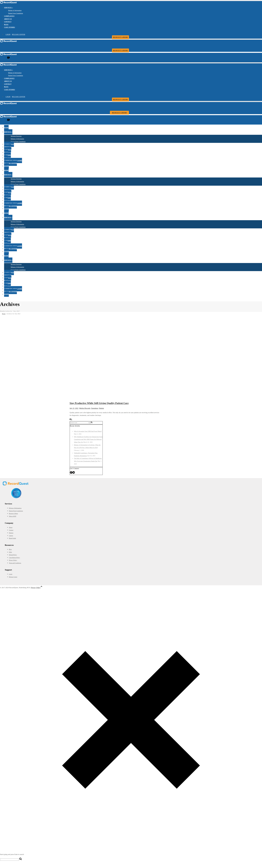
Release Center (13, 577)
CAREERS (7, 155)
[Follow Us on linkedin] (73, 473)
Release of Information (14, 10)
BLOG (6, 24)
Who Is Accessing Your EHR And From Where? (88, 431)
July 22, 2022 (74, 408)
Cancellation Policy (14, 557)
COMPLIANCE (9, 16)
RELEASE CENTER (18, 34)
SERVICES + (8, 7)
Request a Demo (13, 513)
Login (10, 574)
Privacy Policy (13, 560)
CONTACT (7, 21)
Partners (11, 533)
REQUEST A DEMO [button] (120, 37)
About (10, 527)
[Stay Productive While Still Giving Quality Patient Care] (130, 398)
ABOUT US (8, 19)
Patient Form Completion (15, 13)
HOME (6, 127)
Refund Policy (13, 555)
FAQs (6, 158)
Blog (10, 549)
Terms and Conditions (15, 563)
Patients (101, 408)
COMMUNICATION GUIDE (13, 160)
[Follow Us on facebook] (71, 473)
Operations (94, 408)
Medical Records (84, 408)
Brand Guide (12, 538)
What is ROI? (12, 516)
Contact (11, 530)
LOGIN (8, 34)
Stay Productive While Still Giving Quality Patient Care (99, 403)
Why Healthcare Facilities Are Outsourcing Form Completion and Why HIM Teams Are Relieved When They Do (88, 439)
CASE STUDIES (9, 27)
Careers (11, 535)
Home (3, 314)
